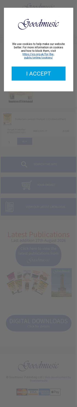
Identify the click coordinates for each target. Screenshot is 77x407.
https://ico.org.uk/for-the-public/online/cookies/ (38, 56)
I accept (38, 73)
